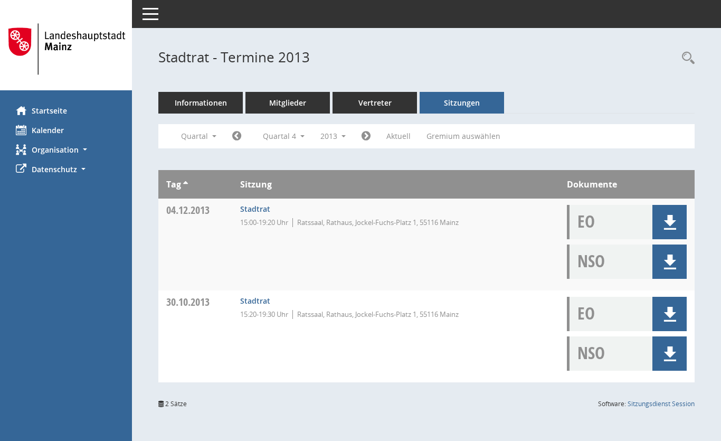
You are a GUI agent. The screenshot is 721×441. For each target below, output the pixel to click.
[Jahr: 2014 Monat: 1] (366, 136)
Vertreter (375, 103)
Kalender (48, 130)
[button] (66, 149)
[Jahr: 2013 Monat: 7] (236, 136)
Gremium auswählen (463, 136)
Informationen (201, 103)
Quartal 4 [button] (280, 136)
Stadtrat (255, 209)
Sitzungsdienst (661, 403)
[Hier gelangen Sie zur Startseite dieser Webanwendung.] (66, 49)
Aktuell (398, 136)
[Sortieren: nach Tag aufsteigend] (185, 184)
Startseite (49, 111)
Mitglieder (287, 103)
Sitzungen (462, 103)
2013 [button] (329, 136)
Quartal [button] (195, 136)
